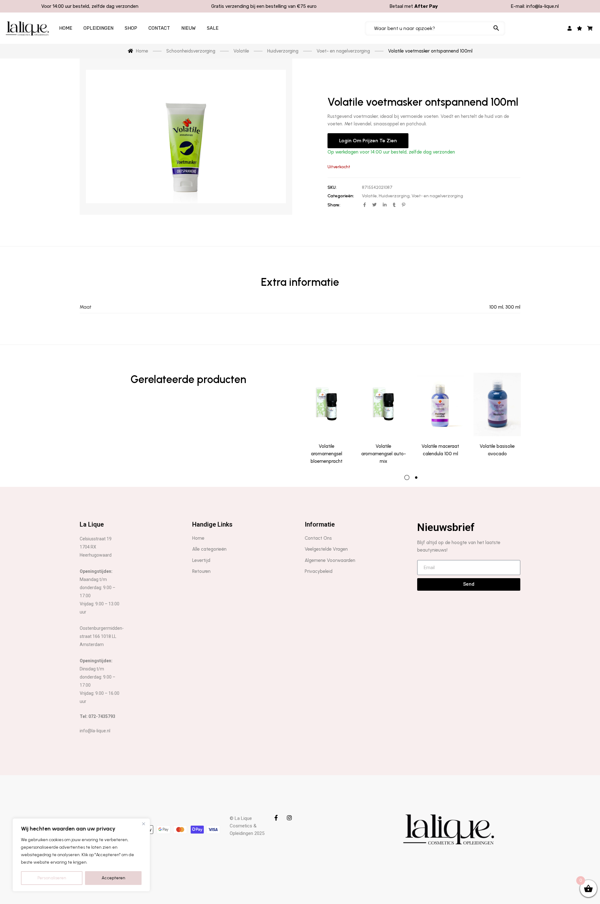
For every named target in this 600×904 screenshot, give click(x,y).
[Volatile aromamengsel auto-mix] (383, 404)
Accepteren (113, 878)
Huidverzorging (394, 196)
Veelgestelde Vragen (326, 549)
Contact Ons (318, 538)
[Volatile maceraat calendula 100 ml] (440, 404)
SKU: (332, 187)
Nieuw (188, 28)
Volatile (369, 196)
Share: (334, 205)
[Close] (143, 823)
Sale (212, 28)
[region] (81, 854)
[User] (569, 28)
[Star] (579, 28)
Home (65, 28)
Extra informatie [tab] (300, 282)
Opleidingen (98, 28)
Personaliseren (52, 878)
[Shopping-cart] (589, 28)
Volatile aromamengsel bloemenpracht (326, 453)
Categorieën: (341, 196)
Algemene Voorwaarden (330, 560)
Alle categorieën (209, 549)
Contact (159, 28)
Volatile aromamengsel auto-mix (383, 453)
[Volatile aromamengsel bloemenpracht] (326, 404)
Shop (131, 28)
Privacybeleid (318, 571)
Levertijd (201, 560)
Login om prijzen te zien (368, 141)
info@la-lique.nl (542, 6)
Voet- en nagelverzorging (437, 196)
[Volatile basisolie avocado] (497, 404)
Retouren (201, 571)
